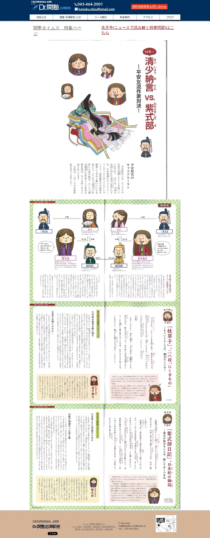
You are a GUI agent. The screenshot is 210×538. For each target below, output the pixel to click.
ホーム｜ (86, 524)
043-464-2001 (90, 4)
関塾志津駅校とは (97, 524)
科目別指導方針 (109, 527)
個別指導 (87, 527)
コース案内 (77, 527)
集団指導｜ (97, 527)
